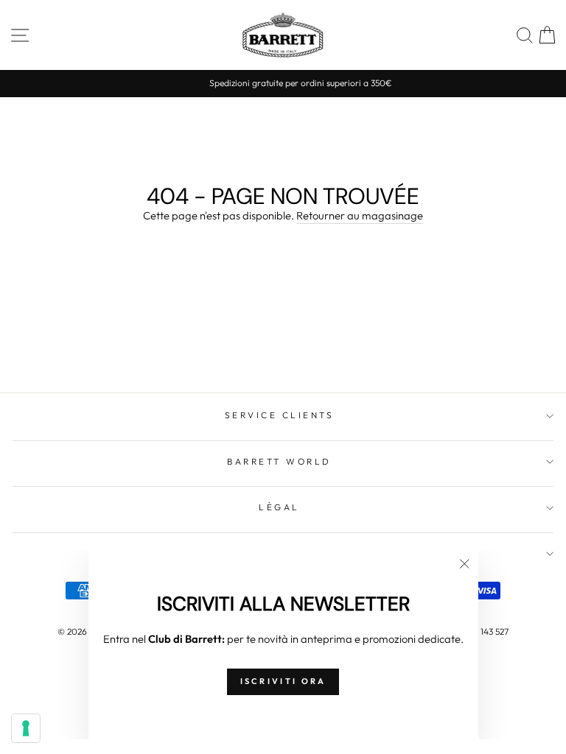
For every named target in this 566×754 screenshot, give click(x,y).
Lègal (279, 506)
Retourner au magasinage (359, 215)
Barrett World (279, 461)
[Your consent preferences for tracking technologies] (26, 728)
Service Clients (280, 414)
